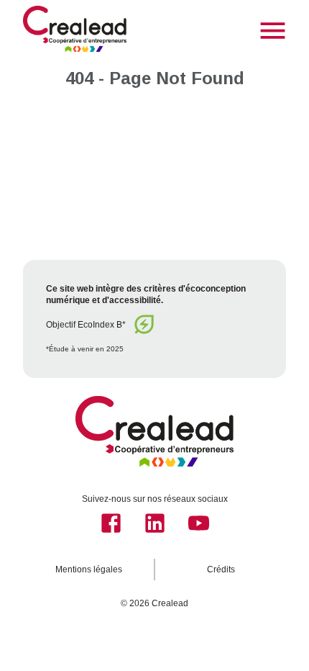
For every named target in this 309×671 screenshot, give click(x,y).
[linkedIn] (155, 523)
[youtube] (198, 523)
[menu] (273, 31)
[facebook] (111, 523)
